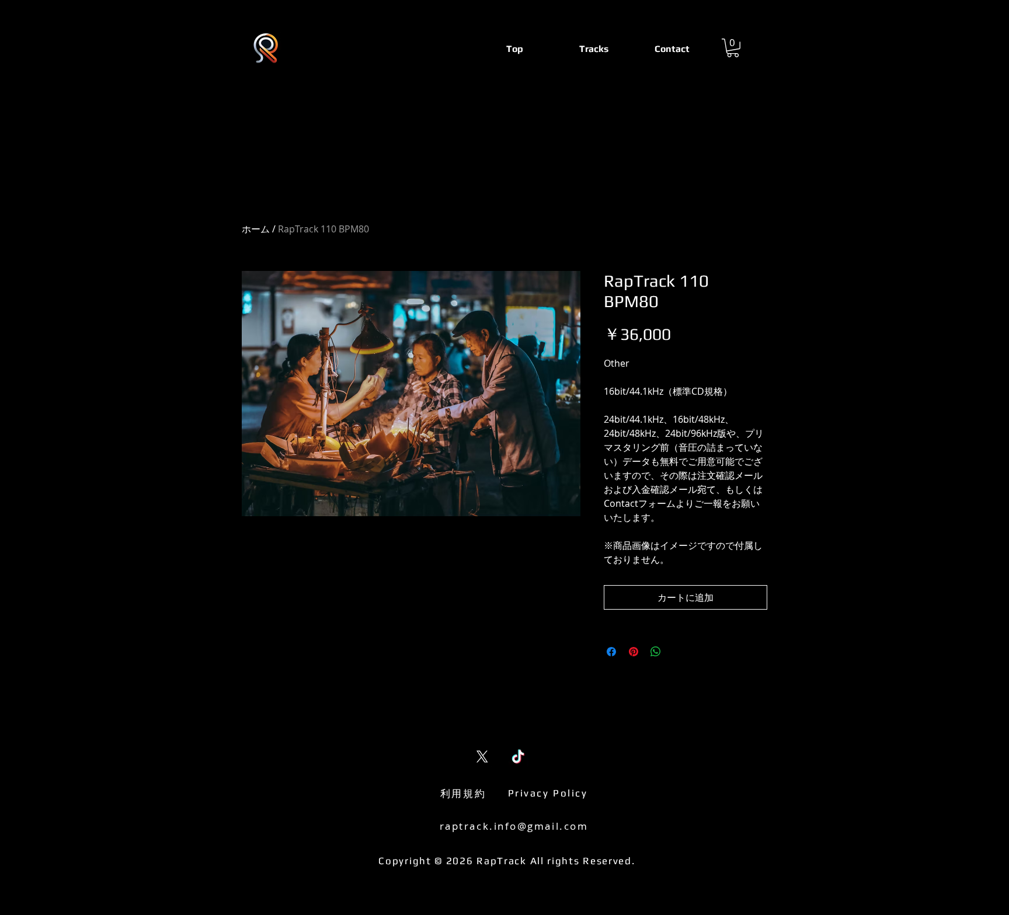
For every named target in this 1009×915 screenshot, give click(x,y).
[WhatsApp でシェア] (656, 652)
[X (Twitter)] (482, 756)
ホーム (256, 228)
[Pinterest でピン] (634, 652)
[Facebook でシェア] (611, 652)
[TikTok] (518, 756)
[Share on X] (678, 652)
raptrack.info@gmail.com (514, 826)
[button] (733, 48)
